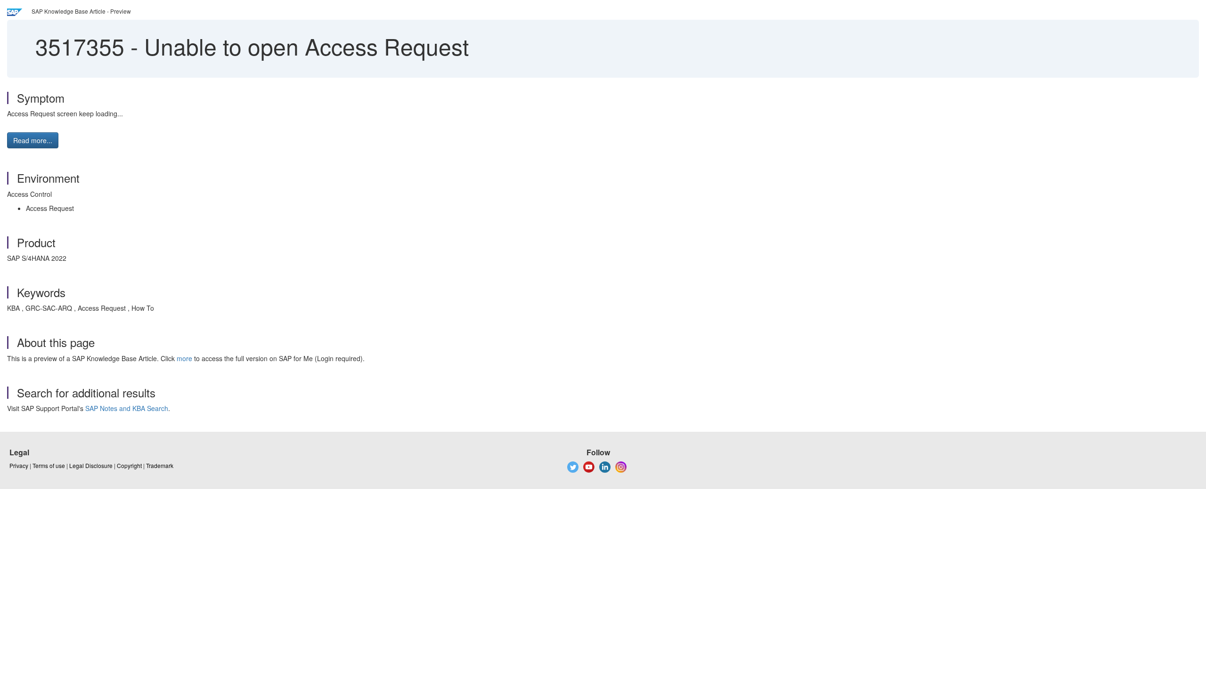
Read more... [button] (32, 140)
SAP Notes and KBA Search (126, 408)
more (184, 358)
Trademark (159, 465)
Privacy (18, 465)
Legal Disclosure (91, 465)
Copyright (129, 465)
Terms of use (49, 465)
